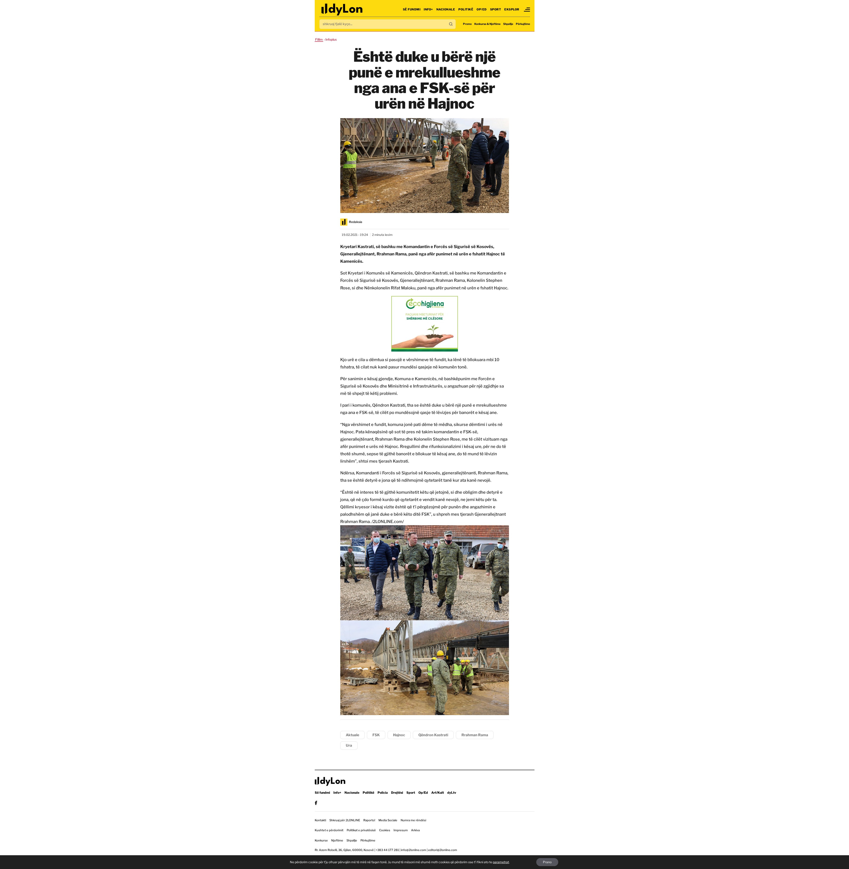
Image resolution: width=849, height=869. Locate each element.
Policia (383, 792)
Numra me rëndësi (413, 820)
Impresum (401, 830)
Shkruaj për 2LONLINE (344, 820)
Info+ (428, 9)
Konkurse (321, 840)
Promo (467, 24)
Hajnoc (399, 735)
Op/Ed (482, 9)
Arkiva (415, 830)
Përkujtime (523, 24)
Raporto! (369, 820)
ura (349, 745)
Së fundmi (412, 9)
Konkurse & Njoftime (487, 24)
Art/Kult (437, 792)
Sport (495, 9)
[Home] (342, 9)
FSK (376, 735)
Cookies (384, 830)
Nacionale (445, 9)
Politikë (465, 9)
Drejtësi (397, 792)
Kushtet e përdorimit (329, 830)
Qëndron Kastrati (433, 735)
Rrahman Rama (474, 735)
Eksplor (511, 9)
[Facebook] (316, 803)
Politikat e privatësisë (361, 830)
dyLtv (451, 792)
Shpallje (508, 24)
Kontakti (320, 820)
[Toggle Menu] (527, 10)
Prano (547, 862)
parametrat (501, 862)
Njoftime (337, 840)
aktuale (352, 735)
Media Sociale (387, 820)
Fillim (319, 39)
